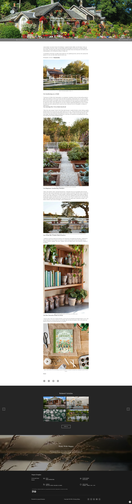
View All (66, 426)
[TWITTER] (99, 499)
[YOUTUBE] (97, 499)
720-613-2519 (85, 479)
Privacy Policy (76, 499)
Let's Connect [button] (66, 459)
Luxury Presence (41, 499)
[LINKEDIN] (94, 499)
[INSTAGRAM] (91, 499)
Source (44, 373)
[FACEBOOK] (88, 499)
